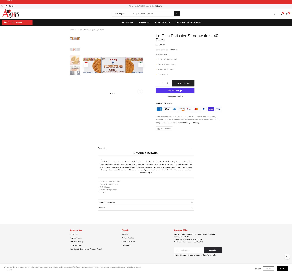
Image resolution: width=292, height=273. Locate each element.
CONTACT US (162, 22)
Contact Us (74, 234)
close (5, 0)
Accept (282, 268)
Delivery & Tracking (76, 242)
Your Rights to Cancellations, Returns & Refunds (86, 249)
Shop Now (159, 6)
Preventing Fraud (75, 245)
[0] (281, 13)
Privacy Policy (126, 245)
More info (257, 268)
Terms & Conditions (128, 242)
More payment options (175, 96)
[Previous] (86, 65)
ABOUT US (127, 22)
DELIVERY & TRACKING (188, 22)
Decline (268, 268)
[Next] (140, 65)
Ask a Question (166, 128)
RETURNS (144, 22)
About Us (125, 234)
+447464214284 (8, 6)
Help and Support (76, 238)
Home (72, 30)
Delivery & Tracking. (191, 123)
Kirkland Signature (128, 238)
